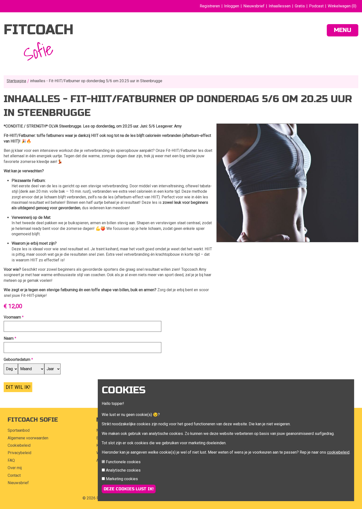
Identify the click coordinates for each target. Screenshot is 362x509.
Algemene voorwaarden (28, 438)
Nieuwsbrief (253, 6)
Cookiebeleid (19, 445)
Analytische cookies (123, 470)
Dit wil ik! (18, 387)
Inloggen (231, 6)
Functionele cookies (123, 462)
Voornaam (12, 317)
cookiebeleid (338, 452)
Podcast (316, 6)
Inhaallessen (280, 6)
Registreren (210, 6)
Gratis (300, 6)
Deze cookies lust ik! (129, 489)
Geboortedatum (17, 359)
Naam (9, 338)
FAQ (11, 460)
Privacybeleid (19, 452)
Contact (14, 475)
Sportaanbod (19, 430)
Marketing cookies (122, 479)
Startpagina (16, 81)
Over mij (15, 467)
